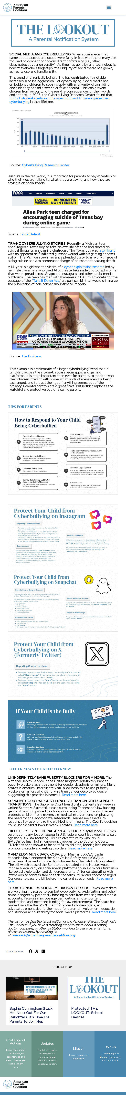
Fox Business (32, 356)
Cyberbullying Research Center (45, 165)
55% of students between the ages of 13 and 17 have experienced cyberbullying (59, 100)
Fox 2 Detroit (30, 234)
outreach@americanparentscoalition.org (43, 935)
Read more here (74, 795)
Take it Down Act (46, 280)
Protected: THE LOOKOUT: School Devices (87, 1013)
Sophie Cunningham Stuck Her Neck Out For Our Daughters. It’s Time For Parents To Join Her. (31, 1015)
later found (107, 250)
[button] (109, 7)
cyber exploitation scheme (84, 267)
